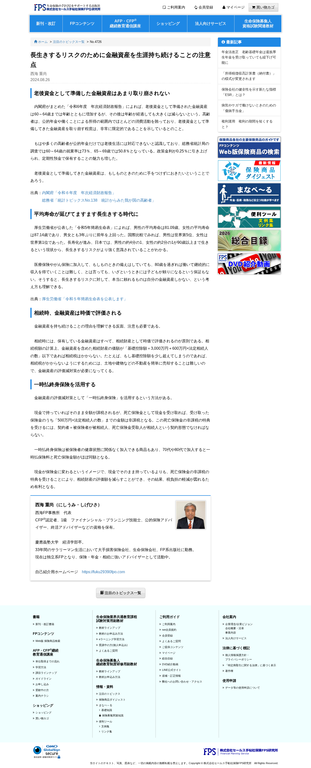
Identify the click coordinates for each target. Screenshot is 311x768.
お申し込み (42, 684)
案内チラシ (42, 695)
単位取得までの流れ (47, 661)
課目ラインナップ (46, 672)
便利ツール (105, 721)
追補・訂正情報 (171, 675)
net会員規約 (169, 629)
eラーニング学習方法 (111, 639)
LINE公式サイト (171, 669)
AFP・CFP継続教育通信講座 (125, 23)
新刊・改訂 (46, 23)
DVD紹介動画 (170, 664)
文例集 (105, 726)
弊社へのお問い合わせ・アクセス (182, 681)
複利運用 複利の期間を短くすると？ (247, 124)
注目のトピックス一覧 (69, 42)
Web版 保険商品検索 (47, 640)
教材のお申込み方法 (111, 633)
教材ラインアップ (109, 627)
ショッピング (168, 23)
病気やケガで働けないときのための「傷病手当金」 (249, 107)
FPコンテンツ (82, 23)
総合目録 (167, 658)
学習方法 (40, 667)
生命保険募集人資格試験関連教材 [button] (258, 23)
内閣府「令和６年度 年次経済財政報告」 (79, 193)
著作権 (229, 670)
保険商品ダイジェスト (112, 699)
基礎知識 (106, 710)
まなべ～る (105, 705)
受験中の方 (42, 690)
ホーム (42, 42)
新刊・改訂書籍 (44, 624)
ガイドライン (43, 678)
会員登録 (206, 7)
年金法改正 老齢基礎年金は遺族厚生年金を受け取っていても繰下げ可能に (249, 57)
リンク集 (106, 731)
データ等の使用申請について (242, 687)
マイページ (235, 7)
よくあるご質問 (108, 650)
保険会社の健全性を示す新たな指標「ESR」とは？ (249, 92)
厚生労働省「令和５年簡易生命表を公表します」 (85, 299)
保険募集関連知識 (112, 715)
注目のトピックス (109, 693)
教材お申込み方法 (109, 676)
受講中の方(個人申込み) (113, 645)
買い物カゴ (265, 7)
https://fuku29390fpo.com (103, 572)
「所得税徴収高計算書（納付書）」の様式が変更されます (249, 76)
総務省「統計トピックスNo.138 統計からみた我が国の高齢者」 (99, 200)
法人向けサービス (210, 23)
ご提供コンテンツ (172, 647)
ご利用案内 (176, 7)
